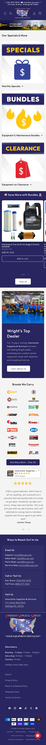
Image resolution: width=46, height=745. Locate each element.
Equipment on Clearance (15, 184)
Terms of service (17, 736)
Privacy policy (33, 732)
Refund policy (21, 732)
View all (23, 281)
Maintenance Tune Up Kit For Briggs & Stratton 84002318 (20, 245)
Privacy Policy (11, 680)
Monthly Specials (11, 86)
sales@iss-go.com (25, 558)
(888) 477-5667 (22, 584)
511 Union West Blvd (15, 602)
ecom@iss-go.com (23, 555)
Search (8, 674)
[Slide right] (28, 274)
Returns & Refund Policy (16, 686)
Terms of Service (13, 697)
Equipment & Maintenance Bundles (21, 135)
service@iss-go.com (28, 565)
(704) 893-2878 (23, 580)
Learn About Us (18, 368)
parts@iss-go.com (25, 562)
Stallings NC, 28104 (14, 606)
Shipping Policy (12, 692)
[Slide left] (17, 274)
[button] (5, 13)
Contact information (16, 739)
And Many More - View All (23, 462)
